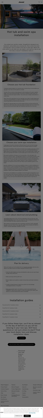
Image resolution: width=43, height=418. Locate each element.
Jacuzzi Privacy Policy (32, 412)
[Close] (41, 408)
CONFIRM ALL (27, 415)
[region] (21, 412)
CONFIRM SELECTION (18, 415)
